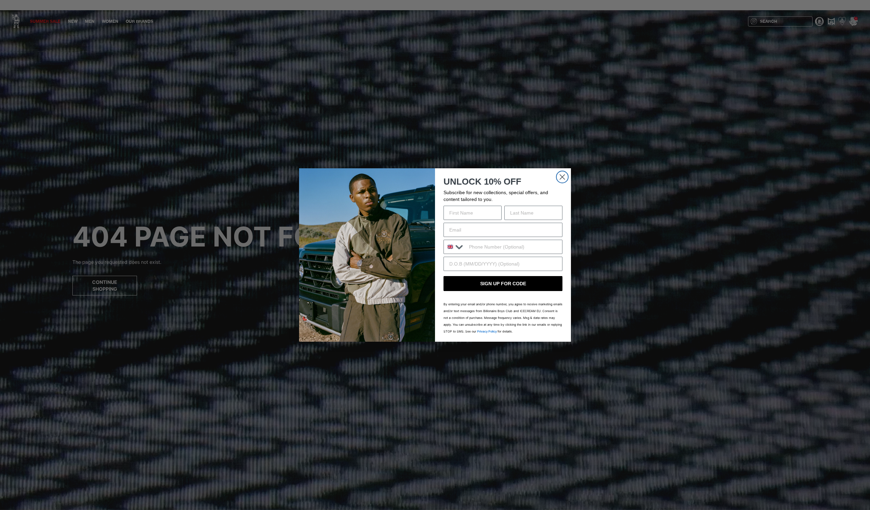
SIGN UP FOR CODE (503, 283)
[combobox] (455, 247)
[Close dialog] (562, 177)
